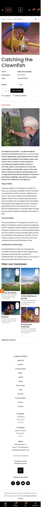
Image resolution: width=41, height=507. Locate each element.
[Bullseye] (10, 308)
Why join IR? (20, 433)
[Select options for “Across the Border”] (17, 270)
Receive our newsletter (20, 456)
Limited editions (18, 19)
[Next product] (38, 19)
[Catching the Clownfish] (30, 315)
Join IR (20, 436)
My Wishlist (21, 417)
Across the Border (9, 293)
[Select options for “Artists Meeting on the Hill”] (37, 270)
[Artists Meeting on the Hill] (30, 281)
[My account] (29, 10)
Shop (8, 10)
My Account (21, 419)
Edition (4, 84)
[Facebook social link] (13, 483)
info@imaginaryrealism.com (20, 450)
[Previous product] (33, 19)
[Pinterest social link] (28, 483)
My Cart (20, 422)
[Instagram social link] (18, 483)
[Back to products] (36, 19)
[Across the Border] (10, 279)
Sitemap (20, 498)
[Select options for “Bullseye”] (17, 304)
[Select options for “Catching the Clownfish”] (37, 309)
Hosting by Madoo (29, 496)
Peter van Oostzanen (31, 154)
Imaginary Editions (20, 430)
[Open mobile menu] (2, 10)
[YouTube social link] (23, 483)
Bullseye (5, 317)
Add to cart (16, 90)
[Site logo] (20, 10)
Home (3, 19)
